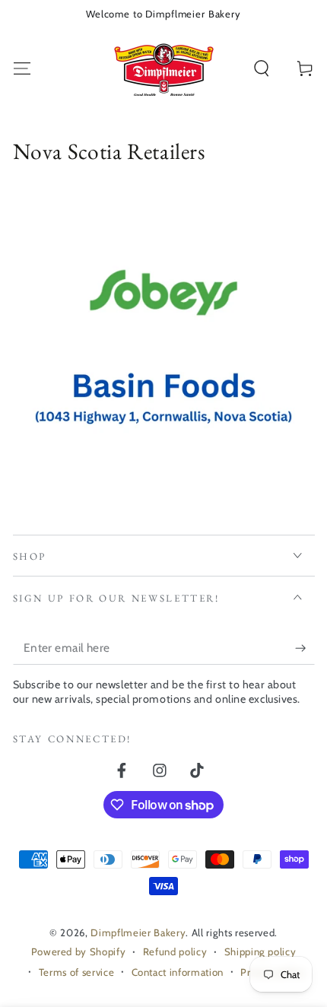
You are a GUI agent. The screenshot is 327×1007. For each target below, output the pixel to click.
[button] (262, 69)
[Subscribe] (304, 648)
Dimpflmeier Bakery (138, 932)
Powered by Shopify (78, 951)
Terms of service (77, 972)
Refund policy (175, 951)
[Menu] (21, 69)
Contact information (178, 972)
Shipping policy (260, 951)
